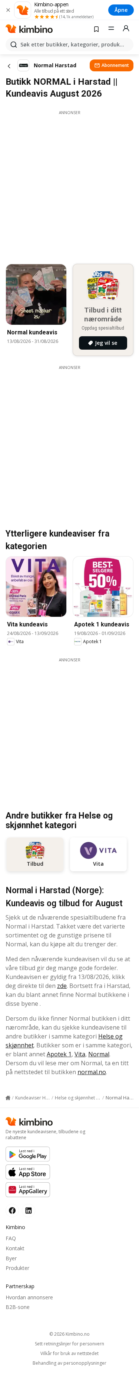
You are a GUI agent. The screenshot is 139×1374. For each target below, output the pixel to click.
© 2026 (69, 1334)
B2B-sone (18, 1306)
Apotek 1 (59, 1054)
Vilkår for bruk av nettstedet (69, 1354)
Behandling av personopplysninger (69, 1363)
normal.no (91, 1072)
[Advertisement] (69, 185)
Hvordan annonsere (29, 1297)
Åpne (121, 9)
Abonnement (115, 65)
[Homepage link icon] (8, 1098)
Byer (11, 1258)
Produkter (17, 1267)
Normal (98, 1054)
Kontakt (15, 1248)
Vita (80, 1054)
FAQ (11, 1238)
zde (62, 986)
